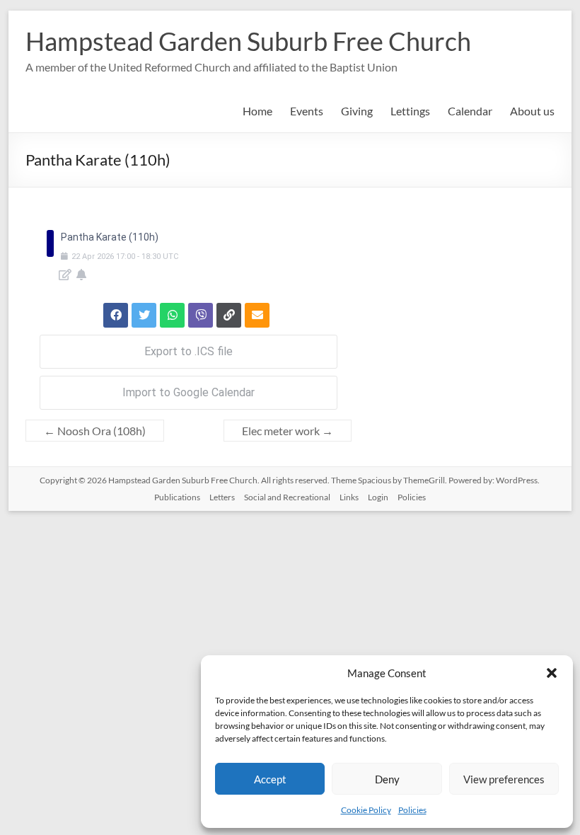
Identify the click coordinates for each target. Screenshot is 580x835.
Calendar (470, 110)
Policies (412, 810)
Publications (177, 497)
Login (378, 497)
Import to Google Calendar (188, 392)
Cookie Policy (366, 810)
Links (349, 497)
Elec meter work (287, 430)
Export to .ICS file (188, 351)
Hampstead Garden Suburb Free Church (248, 41)
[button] (552, 673)
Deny (387, 779)
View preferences (504, 779)
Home (257, 110)
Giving (357, 110)
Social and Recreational (287, 497)
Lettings (410, 110)
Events (306, 110)
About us (532, 110)
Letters (222, 497)
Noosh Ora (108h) (95, 430)
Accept (270, 779)
